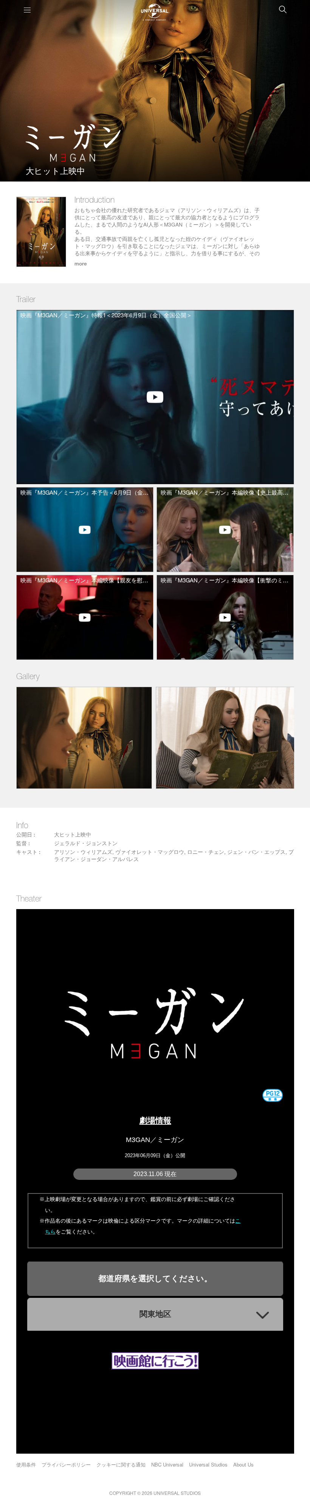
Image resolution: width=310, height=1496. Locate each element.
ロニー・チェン (205, 852)
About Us (243, 1464)
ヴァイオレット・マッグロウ (149, 852)
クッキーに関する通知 (121, 1464)
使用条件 (26, 1464)
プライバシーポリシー (66, 1464)
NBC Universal (167, 1464)
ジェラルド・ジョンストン (86, 844)
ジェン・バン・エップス (256, 852)
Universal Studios (208, 1464)
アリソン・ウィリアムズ (83, 852)
